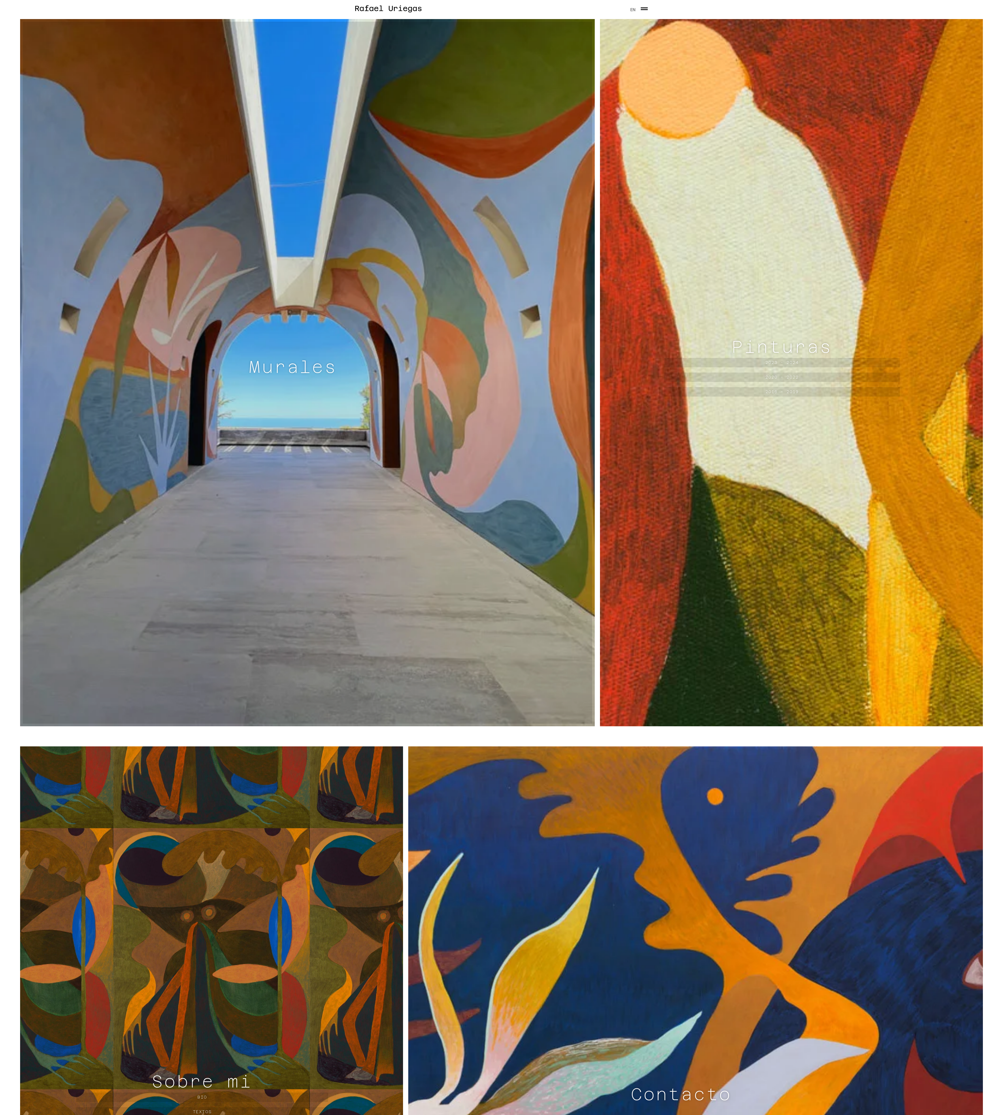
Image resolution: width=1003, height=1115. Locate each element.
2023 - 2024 (782, 373)
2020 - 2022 (782, 388)
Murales (293, 378)
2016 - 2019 (782, 403)
